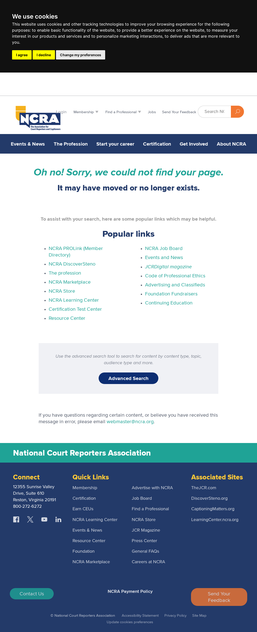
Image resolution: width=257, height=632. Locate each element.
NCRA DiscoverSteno (72, 264)
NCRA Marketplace (70, 282)
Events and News (164, 257)
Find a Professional (150, 509)
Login (61, 112)
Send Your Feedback (219, 597)
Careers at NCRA (148, 562)
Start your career (115, 144)
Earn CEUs (83, 509)
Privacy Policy (175, 615)
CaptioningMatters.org (212, 509)
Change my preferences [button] (80, 55)
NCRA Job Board (164, 248)
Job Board (142, 498)
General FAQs (145, 551)
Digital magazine (168, 266)
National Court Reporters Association (82, 453)
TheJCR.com (203, 488)
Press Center (144, 541)
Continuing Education (168, 302)
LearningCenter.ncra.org (214, 520)
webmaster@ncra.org (130, 421)
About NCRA (231, 144)
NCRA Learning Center (74, 300)
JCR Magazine (146, 530)
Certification (157, 144)
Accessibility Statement (140, 615)
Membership (85, 488)
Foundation (84, 551)
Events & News (28, 144)
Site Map (199, 615)
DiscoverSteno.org (209, 498)
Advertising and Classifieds (175, 284)
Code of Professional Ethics (175, 275)
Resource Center (67, 318)
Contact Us (32, 593)
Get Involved (194, 144)
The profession (65, 273)
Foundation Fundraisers (171, 293)
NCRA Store (62, 291)
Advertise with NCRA (152, 488)
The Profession (71, 144)
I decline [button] (44, 55)
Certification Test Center (75, 309)
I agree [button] (22, 55)
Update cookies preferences (130, 622)
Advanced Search (128, 378)
